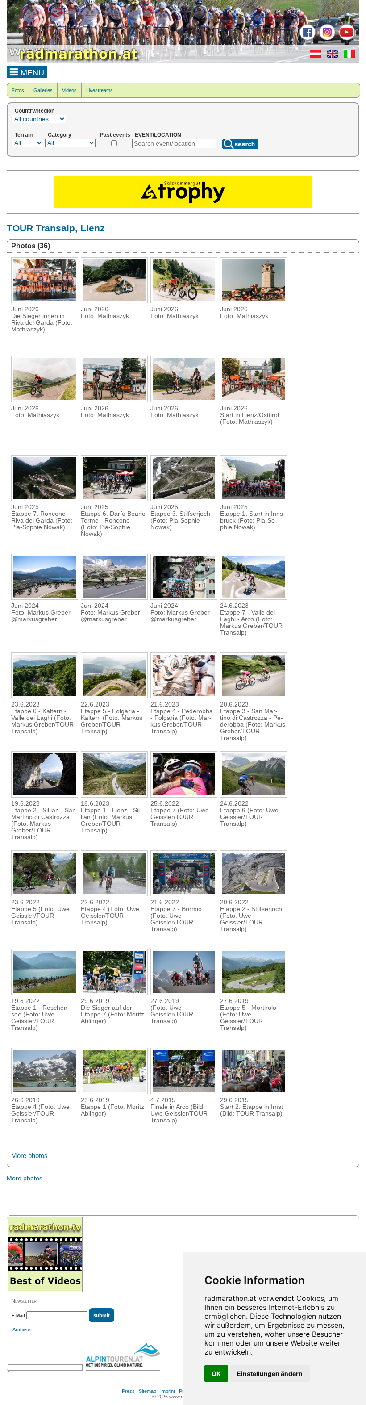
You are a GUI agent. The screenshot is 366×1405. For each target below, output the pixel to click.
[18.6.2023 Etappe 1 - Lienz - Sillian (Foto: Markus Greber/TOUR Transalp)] (114, 795)
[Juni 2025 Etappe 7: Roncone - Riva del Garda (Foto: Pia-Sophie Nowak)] (44, 498)
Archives (22, 1329)
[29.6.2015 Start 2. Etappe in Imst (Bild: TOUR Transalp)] (253, 1091)
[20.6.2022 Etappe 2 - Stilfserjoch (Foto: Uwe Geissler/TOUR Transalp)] (253, 894)
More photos (29, 1155)
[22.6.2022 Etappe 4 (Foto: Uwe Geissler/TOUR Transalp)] (114, 894)
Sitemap (147, 1391)
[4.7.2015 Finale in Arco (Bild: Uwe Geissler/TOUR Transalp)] (183, 1091)
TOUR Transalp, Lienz (56, 228)
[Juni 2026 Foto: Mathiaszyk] (114, 301)
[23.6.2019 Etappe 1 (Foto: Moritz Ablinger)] (114, 1091)
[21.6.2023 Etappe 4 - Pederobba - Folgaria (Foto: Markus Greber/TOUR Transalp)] (183, 696)
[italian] (347, 56)
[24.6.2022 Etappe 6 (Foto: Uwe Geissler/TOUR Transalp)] (253, 795)
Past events (115, 135)
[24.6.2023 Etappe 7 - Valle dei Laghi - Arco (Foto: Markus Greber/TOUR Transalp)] (253, 597)
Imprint (167, 1391)
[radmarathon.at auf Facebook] (306, 38)
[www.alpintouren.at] (123, 1356)
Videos (69, 90)
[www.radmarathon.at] (74, 60)
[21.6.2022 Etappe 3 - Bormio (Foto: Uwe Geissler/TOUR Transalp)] (183, 894)
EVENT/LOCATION (158, 135)
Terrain (24, 135)
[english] (330, 56)
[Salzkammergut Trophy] (183, 206)
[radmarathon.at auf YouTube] (346, 38)
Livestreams (99, 90)
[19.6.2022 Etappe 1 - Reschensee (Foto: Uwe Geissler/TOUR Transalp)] (44, 992)
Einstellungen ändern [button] (270, 1373)
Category (59, 135)
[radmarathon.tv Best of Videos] (45, 1254)
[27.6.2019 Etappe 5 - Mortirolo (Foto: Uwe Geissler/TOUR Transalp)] (253, 992)
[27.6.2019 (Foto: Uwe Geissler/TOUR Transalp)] (183, 992)
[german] (313, 56)
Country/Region (34, 111)
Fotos (18, 90)
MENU (31, 72)
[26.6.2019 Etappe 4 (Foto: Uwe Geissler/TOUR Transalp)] (44, 1091)
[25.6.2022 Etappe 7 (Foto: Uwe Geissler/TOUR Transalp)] (183, 795)
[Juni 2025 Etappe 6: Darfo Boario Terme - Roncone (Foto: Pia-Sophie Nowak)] (114, 498)
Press (128, 1391)
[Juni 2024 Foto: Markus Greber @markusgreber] (44, 597)
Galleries (43, 90)
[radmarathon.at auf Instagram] (326, 38)
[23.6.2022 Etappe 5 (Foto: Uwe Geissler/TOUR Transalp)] (44, 894)
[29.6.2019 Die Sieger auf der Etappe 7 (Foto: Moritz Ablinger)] (114, 992)
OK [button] (216, 1373)
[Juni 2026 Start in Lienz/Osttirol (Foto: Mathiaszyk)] (253, 400)
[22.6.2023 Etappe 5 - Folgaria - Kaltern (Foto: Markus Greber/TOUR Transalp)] (114, 696)
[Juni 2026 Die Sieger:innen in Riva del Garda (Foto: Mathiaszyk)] (44, 301)
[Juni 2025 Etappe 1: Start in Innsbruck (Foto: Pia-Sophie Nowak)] (253, 498)
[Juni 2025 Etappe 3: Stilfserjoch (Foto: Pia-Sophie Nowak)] (183, 498)
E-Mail (18, 1315)
